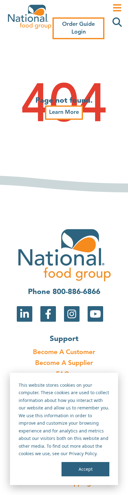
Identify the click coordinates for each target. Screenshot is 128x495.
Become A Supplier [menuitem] (64, 363)
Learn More (64, 112)
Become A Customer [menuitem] (64, 352)
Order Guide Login (78, 28)
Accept (86, 469)
